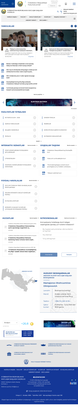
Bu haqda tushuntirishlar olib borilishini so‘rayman (58, 230)
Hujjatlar (47, 17)
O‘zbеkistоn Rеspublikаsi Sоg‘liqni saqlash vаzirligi (13, 378)
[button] (74, 4)
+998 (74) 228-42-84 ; (63, 301)
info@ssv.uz (15, 386)
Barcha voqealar (71, 145)
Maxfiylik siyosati (52, 369)
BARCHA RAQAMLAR (70, 13)
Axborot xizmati (31, 20)
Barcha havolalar (33, 180)
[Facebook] (75, 26)
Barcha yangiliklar (38, 94)
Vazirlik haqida (12, 17)
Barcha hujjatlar (33, 218)
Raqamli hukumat (59, 17)
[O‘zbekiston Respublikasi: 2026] (59, 323)
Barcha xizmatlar (32, 145)
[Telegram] (72, 26)
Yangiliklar (31, 56)
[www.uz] (73, 383)
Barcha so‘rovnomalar (69, 218)
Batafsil (38, 141)
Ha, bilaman (47, 235)
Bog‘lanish (43, 20)
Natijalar (69, 254)
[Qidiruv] (58, 11)
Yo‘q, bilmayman (49, 239)
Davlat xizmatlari (35, 17)
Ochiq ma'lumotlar (67, 369)
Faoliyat (23, 17)
